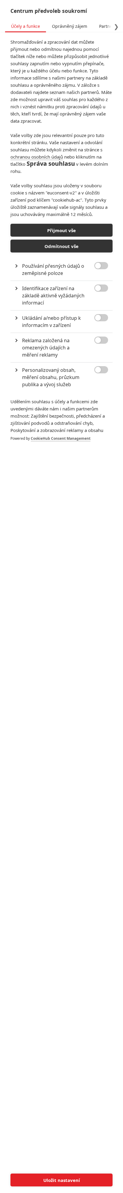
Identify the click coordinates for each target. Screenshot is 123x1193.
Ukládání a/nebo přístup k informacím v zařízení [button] (51, 321)
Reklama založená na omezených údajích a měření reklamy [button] (46, 347)
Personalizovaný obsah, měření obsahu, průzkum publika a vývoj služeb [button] (50, 377)
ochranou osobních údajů (36, 157)
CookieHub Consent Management (60, 438)
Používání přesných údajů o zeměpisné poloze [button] (53, 269)
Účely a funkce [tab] (25, 26)
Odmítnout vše (61, 246)
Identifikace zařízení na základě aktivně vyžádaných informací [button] (53, 295)
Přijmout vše (61, 230)
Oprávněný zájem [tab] (69, 26)
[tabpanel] (61, 246)
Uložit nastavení (61, 1180)
